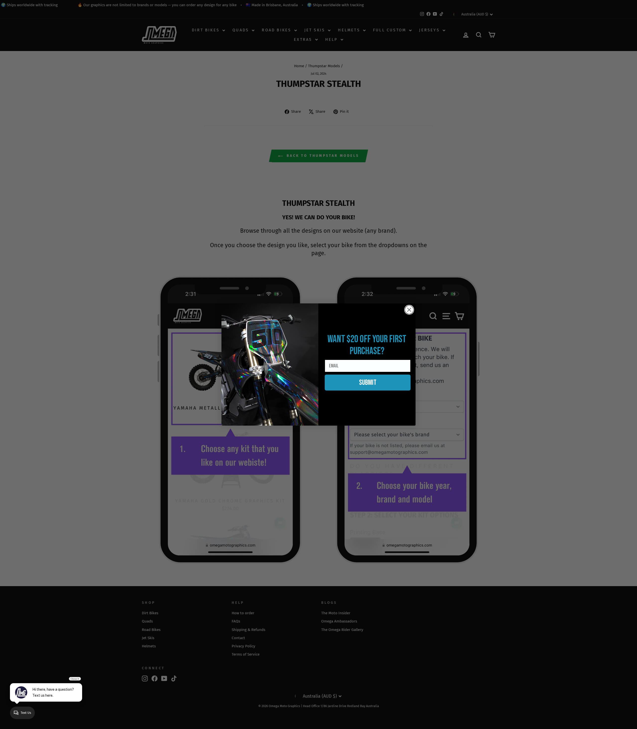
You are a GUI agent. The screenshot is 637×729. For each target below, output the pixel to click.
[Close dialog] (409, 309)
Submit (367, 382)
